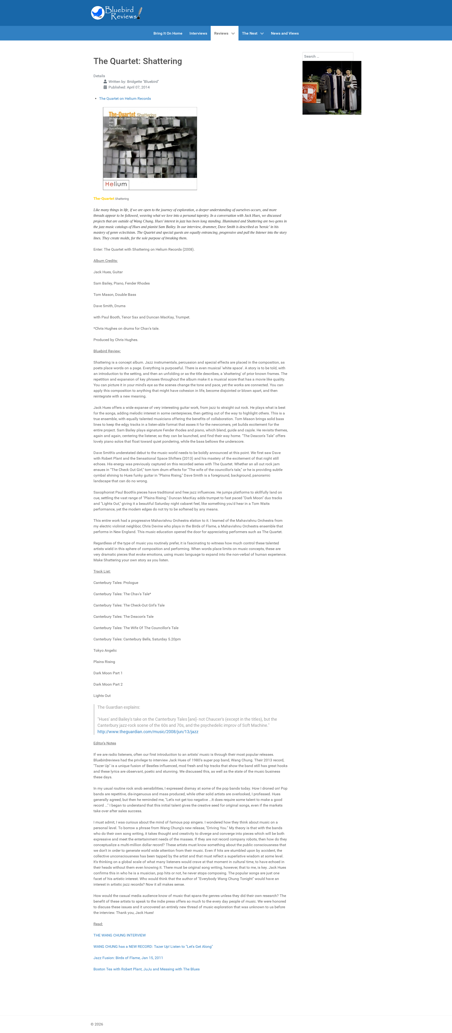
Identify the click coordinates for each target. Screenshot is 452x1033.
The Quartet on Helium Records (125, 98)
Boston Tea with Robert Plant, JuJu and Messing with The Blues (146, 969)
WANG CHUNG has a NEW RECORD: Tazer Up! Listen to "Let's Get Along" (153, 946)
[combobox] (328, 56)
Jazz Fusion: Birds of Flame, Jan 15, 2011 (128, 958)
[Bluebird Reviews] (116, 13)
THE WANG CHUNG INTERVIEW (119, 935)
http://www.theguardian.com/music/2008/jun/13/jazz (147, 731)
